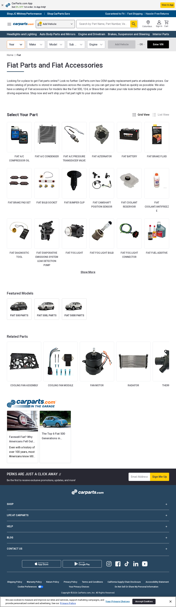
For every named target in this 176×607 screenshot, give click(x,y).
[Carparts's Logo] (23, 24)
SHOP (10, 504)
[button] (88, 5)
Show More (88, 272)
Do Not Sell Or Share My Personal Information (136, 587)
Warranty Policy (34, 582)
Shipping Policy (14, 582)
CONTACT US (14, 548)
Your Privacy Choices (79, 587)
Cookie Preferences (27, 587)
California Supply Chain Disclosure (124, 582)
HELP (10, 526)
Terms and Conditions (92, 582)
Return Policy (52, 582)
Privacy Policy (70, 582)
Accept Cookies (144, 601)
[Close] (170, 601)
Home (10, 55)
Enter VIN (158, 44)
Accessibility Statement (157, 582)
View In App (167, 5)
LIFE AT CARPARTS (18, 515)
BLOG (10, 537)
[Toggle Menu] (9, 24)
